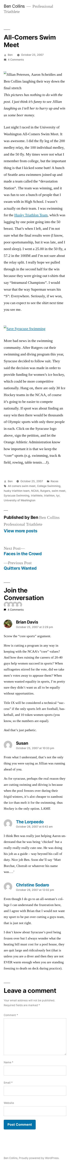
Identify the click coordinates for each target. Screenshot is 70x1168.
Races (54, 481)
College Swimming (48, 486)
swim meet (58, 490)
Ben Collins (14, 6)
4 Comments (16, 59)
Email (8, 1082)
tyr (57, 495)
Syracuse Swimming (16, 495)
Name (8, 1062)
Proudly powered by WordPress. (39, 1158)
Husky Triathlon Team (31, 215)
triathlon (49, 495)
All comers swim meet (22, 486)
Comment (11, 1015)
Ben (10, 54)
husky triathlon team (17, 490)
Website (9, 1103)
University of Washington (19, 500)
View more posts (20, 530)
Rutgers (45, 490)
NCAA (35, 490)
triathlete (36, 495)
